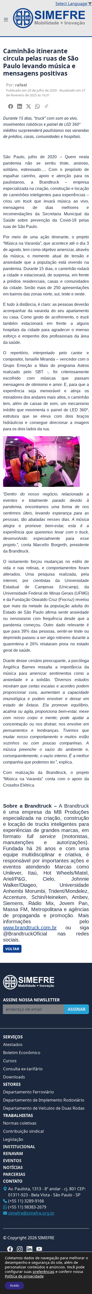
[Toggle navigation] (6, 20)
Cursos (10, 1060)
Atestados (12, 1044)
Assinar (77, 1009)
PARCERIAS (14, 1174)
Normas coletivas (20, 1123)
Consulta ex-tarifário (23, 1069)
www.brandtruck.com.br (30, 927)
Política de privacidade (24, 1276)
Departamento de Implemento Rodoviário (43, 1100)
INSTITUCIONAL (19, 1146)
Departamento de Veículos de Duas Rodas (44, 1108)
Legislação (13, 1139)
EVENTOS (12, 1160)
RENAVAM (13, 1153)
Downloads (14, 1077)
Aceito (14, 1285)
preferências (43, 1271)
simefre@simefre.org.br (31, 1213)
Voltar (12, 948)
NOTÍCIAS (13, 1167)
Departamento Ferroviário (28, 1092)
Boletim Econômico (21, 1052)
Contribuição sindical (23, 1131)
